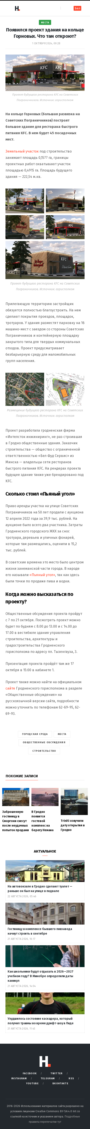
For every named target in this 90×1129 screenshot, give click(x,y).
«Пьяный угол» (42, 575)
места (62, 734)
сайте (10, 688)
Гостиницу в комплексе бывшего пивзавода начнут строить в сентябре (40, 931)
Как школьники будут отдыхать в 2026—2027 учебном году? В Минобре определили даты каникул (40, 976)
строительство (44, 751)
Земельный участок (22, 151)
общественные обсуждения (44, 742)
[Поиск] (64, 8)
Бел (77, 8)
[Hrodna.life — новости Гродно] (17, 8)
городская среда (35, 734)
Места (45, 22)
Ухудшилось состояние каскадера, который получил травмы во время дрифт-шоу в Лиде (41, 1021)
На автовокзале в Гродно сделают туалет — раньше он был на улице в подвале (40, 889)
